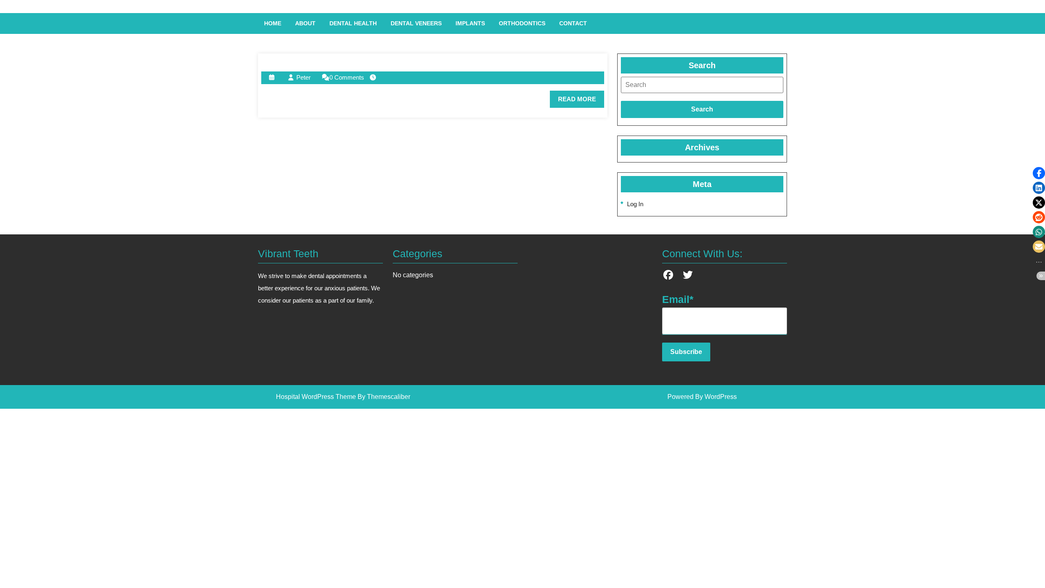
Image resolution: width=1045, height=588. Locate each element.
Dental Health (353, 23)
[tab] (702, 85)
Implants (470, 23)
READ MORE (581, 101)
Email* (678, 299)
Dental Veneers (416, 23)
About (305, 23)
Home (272, 23)
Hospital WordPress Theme (316, 396)
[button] (1039, 173)
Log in (635, 203)
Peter (303, 77)
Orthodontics (522, 23)
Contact (573, 23)
